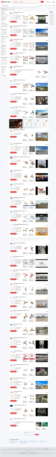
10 (29, 432)
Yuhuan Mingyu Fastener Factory (18, 183)
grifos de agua (43, 238)
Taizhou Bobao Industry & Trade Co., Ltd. (19, 296)
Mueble (3, 20)
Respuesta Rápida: (12, 19)
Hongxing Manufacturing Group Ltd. (19, 129)
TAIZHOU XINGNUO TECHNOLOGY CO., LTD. (20, 25)
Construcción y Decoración (3, 13)
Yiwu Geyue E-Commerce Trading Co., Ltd (20, 405)
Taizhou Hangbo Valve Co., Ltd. (18, 66)
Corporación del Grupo (4, 27)
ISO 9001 (3, 40)
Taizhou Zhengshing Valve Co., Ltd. (18, 283)
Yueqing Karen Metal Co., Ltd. (18, 351)
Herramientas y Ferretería (4, 15)
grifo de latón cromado (30, 239)
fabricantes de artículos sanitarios (23, 3)
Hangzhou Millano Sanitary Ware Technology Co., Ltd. (21, 156)
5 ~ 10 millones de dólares (3, 52)
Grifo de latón (12, 239)
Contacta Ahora (14, 21)
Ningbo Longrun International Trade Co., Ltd (20, 337)
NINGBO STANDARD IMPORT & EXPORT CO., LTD (21, 310)
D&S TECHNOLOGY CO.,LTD (17, 391)
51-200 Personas (4, 59)
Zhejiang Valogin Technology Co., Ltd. (19, 197)
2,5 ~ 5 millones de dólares (3, 49)
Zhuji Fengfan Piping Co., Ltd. (18, 143)
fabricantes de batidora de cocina (32, 3)
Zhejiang (3, 68)
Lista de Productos (4, 9)
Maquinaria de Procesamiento (4, 19)
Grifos (25, 238)
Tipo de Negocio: (12, 15)
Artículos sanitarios (13, 238)
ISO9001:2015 (3, 37)
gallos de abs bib (23, 239)
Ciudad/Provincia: (12, 32)
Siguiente (36, 434)
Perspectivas (43, 448)
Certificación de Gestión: (13, 397)
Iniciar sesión (53, 2)
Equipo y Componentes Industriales (4, 17)
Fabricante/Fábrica (4, 25)
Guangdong (3, 69)
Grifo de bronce (38, 238)
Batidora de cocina (19, 238)
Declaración (13, 448)
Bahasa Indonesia (28, 450)
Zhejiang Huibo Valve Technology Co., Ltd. (20, 210)
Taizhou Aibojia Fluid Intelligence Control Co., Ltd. (21, 364)
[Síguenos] (46, 448)
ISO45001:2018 (4, 42)
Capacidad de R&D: (12, 31)
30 (31, 432)
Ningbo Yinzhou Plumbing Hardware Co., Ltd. (20, 93)
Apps (49, 5)
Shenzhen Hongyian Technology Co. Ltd (19, 242)
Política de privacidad (24, 448)
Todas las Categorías (5, 5)
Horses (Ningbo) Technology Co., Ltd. (19, 52)
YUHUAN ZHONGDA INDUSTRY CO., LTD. (20, 224)
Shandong (3, 71)
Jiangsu (3, 72)
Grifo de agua (29, 238)
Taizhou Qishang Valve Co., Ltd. (18, 39)
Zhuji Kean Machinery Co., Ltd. (18, 12)
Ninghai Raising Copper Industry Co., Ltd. (19, 378)
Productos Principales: (13, 16)
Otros (2, 41)
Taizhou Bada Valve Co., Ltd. (17, 170)
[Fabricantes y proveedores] (5, 2)
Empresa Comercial (4, 24)
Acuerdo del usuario (18, 448)
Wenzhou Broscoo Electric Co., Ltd (18, 256)
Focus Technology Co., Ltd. (26, 452)
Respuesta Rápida (4, 31)
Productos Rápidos (38, 448)
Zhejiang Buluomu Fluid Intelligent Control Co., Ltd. (21, 269)
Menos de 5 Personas (4, 61)
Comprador (40, 5)
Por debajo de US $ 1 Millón (4, 47)
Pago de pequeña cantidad (4, 34)
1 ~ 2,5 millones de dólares (3, 50)
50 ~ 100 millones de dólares (4, 54)
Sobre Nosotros (10, 448)
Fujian (2, 70)
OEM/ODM (3, 30)
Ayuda (46, 5)
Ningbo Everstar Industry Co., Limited (19, 418)
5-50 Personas (4, 58)
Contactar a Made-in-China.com (31, 448)
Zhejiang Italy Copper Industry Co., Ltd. (19, 107)
